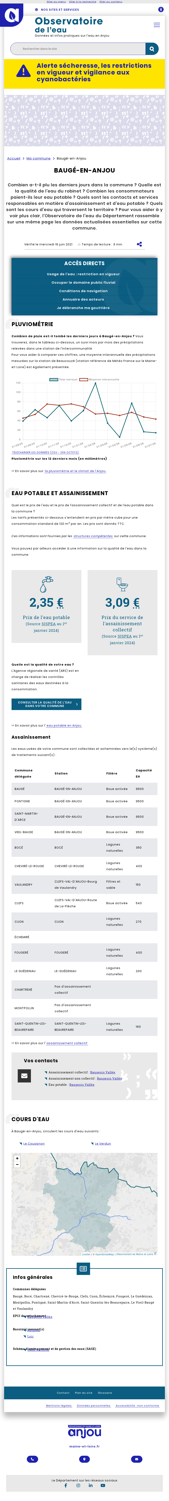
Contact (63, 1393)
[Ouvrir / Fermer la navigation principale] (157, 25)
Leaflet (86, 1254)
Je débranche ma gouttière (83, 308)
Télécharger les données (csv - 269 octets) (45, 452)
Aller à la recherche (82, 1)
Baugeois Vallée (40, 1317)
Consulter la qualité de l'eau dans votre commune (45, 704)
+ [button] (17, 1158)
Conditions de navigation (83, 291)
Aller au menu (56, 1)
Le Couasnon (34, 1144)
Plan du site (84, 1393)
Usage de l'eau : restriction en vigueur (83, 274)
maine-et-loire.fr (84, 1446)
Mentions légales (59, 1405)
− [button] (17, 1164)
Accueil (13, 158)
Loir (30, 1336)
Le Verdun (103, 1144)
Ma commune (39, 158)
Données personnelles (93, 1405)
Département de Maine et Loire (134, 1254)
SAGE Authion (38, 1350)
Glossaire (105, 1393)
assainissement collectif (67, 1043)
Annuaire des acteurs (83, 299)
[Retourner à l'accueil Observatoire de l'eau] (90, 25)
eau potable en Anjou (64, 725)
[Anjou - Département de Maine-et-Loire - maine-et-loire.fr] (11, 15)
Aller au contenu (111, 1)
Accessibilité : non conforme (137, 1405)
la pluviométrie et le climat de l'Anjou (75, 471)
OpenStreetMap (104, 1254)
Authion (33, 1330)
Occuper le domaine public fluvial (83, 282)
